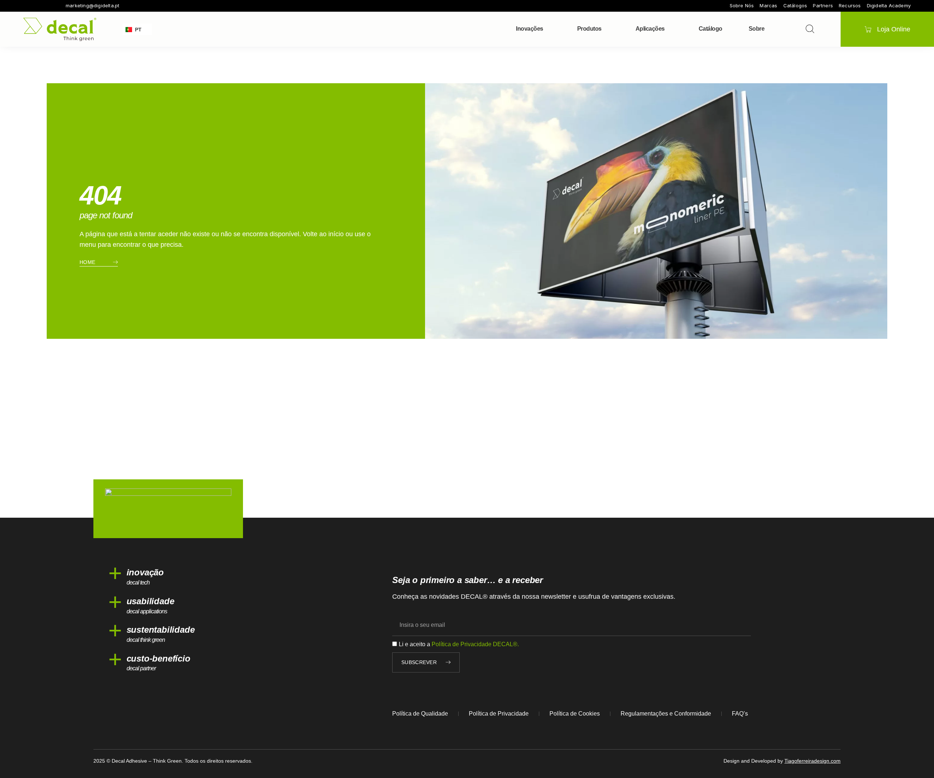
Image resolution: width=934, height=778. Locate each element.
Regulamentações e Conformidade (666, 713)
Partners (823, 5)
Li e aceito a (459, 644)
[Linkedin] (57, 6)
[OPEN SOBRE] (769, 28)
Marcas (768, 5)
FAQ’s (740, 713)
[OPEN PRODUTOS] (606, 28)
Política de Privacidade (499, 713)
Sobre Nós (742, 5)
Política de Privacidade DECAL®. (475, 644)
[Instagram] (36, 6)
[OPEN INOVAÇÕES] (548, 28)
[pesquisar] (810, 28)
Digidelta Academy (889, 5)
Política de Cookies (574, 713)
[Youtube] (47, 6)
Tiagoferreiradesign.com (812, 761)
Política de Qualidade (420, 713)
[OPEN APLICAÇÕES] (669, 28)
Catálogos (795, 5)
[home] (59, 29)
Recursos (850, 5)
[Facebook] (26, 6)
